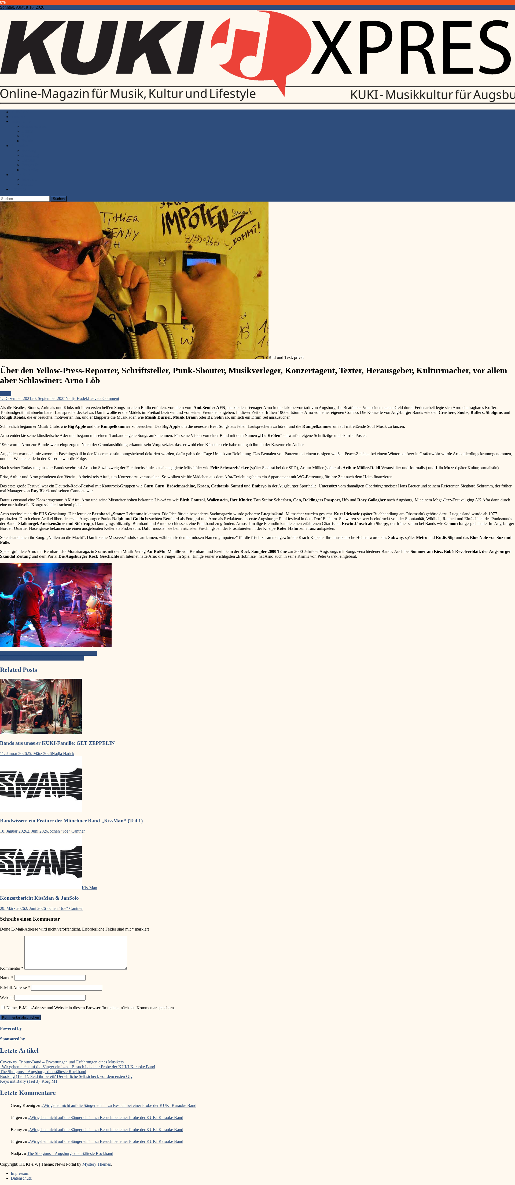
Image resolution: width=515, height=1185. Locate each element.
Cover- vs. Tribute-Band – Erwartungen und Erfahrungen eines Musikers (62, 1062)
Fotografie (30, 165)
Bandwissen (21, 145)
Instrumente (21, 121)
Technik (28, 160)
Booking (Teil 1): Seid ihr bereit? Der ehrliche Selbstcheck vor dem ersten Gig (66, 1076)
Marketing (30, 155)
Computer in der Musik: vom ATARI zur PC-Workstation (48, 653)
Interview (29, 179)
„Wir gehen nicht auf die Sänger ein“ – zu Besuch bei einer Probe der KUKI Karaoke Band (77, 1066)
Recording (30, 169)
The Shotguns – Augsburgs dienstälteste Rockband (43, 1071)
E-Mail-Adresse (15, 987)
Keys (25, 136)
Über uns (18, 189)
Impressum (20, 1173)
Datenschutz (21, 1178)
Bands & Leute (23, 174)
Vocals (27, 140)
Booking (28, 150)
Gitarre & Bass (34, 126)
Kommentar (11, 968)
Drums (27, 131)
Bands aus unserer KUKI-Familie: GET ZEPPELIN (57, 743)
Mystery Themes (96, 1164)
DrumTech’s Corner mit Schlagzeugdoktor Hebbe (42, 658)
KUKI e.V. (20, 112)
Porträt (27, 184)
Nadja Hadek (76, 398)
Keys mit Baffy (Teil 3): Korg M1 (28, 1081)
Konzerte (18, 116)
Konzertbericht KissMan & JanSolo (39, 898)
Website (6, 997)
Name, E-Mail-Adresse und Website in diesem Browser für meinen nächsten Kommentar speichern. (90, 1007)
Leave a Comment (103, 398)
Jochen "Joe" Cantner (66, 831)
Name (6, 977)
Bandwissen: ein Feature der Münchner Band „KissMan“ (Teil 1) (71, 820)
